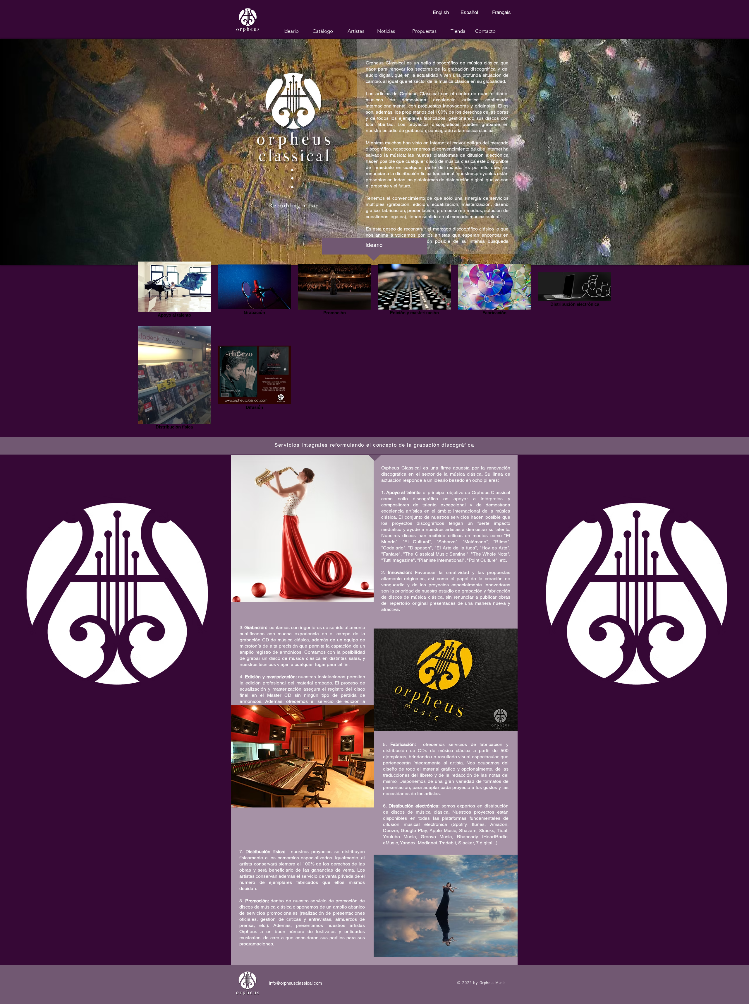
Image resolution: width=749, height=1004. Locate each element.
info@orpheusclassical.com (295, 983)
